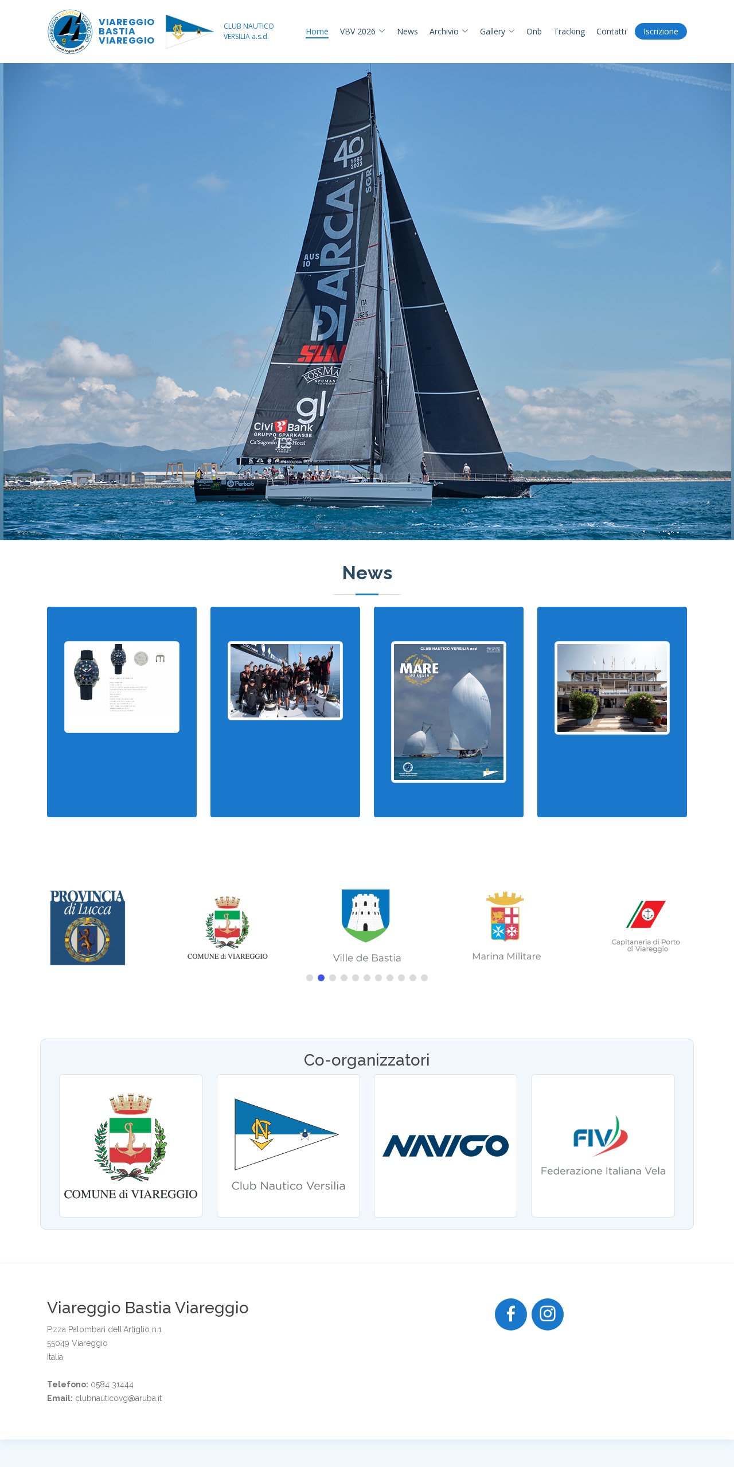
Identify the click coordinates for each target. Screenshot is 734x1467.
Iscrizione (660, 31)
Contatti (611, 31)
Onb (534, 31)
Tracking (569, 31)
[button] (309, 977)
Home (317, 31)
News (407, 31)
